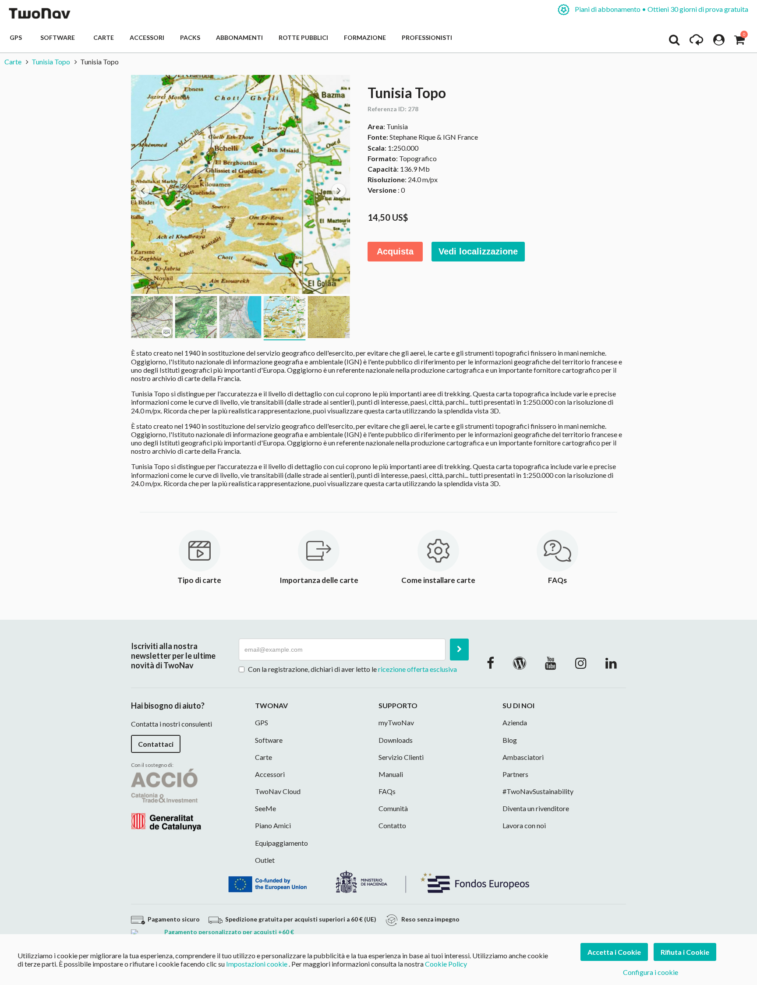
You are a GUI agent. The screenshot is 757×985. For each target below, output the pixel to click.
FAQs (387, 791)
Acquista (395, 251)
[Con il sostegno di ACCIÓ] (166, 798)
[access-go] (696, 42)
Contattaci (155, 744)
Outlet (265, 860)
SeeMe (265, 808)
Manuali (390, 774)
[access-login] (719, 42)
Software (59, 37)
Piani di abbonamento (660, 9)
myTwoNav (396, 722)
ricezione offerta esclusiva (417, 669)
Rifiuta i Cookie (685, 952)
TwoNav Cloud (278, 791)
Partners (515, 774)
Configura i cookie (650, 972)
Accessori (147, 37)
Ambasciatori (523, 757)
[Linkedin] (611, 663)
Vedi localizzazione (478, 251)
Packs (190, 37)
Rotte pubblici (303, 37)
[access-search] (674, 42)
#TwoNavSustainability (537, 791)
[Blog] (519, 663)
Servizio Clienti (401, 757)
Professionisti (427, 37)
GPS (17, 37)
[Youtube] (550, 663)
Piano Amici (273, 825)
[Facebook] (490, 663)
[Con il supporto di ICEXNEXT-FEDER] (378, 881)
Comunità (393, 808)
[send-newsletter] (459, 649)
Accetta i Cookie (614, 952)
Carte (103, 37)
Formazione (365, 37)
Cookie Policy (446, 964)
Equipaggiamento (281, 843)
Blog (509, 740)
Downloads (395, 740)
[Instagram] (581, 663)
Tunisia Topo (51, 61)
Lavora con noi (524, 825)
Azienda (514, 722)
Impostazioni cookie (256, 964)
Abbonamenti (239, 37)
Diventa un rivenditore (535, 808)
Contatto (392, 825)
